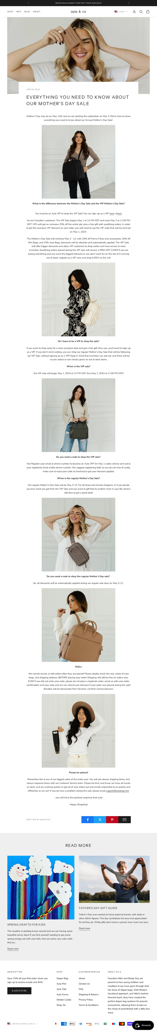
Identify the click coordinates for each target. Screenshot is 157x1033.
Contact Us (84, 983)
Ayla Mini (61, 983)
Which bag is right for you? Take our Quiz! (78, 3)
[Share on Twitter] (100, 819)
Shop (10, 11)
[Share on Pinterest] (112, 819)
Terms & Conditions (88, 1005)
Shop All (61, 1005)
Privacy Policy (86, 999)
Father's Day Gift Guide (98, 908)
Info (18, 11)
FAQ (81, 989)
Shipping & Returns (89, 994)
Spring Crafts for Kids (26, 924)
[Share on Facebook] (88, 819)
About (36, 11)
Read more (13, 948)
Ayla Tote (61, 989)
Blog (27, 11)
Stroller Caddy (64, 999)
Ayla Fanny (62, 994)
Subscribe (19, 990)
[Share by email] (125, 819)
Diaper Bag (62, 978)
